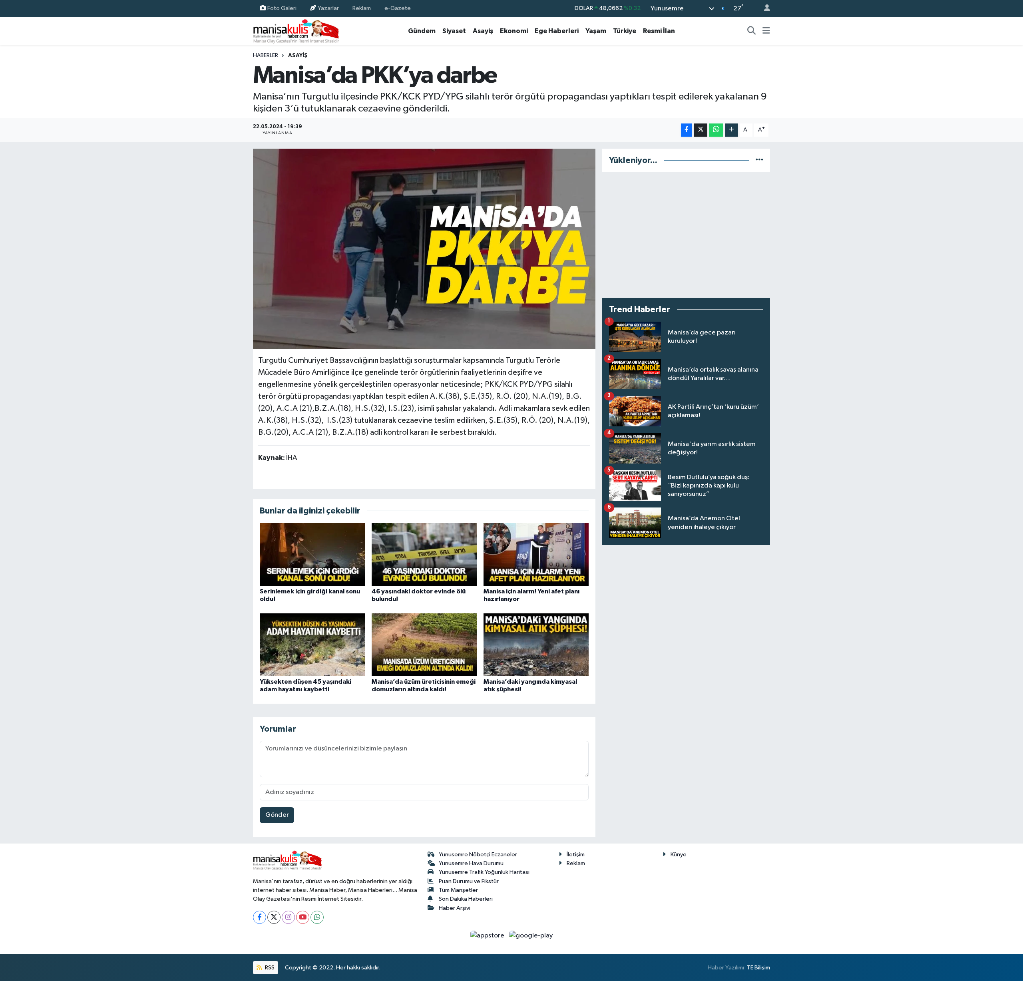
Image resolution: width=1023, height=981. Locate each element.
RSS (269, 968)
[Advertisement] (686, 235)
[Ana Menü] (766, 31)
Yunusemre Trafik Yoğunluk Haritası (484, 872)
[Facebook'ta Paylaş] (686, 130)
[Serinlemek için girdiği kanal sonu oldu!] (312, 554)
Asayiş (483, 31)
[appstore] (488, 935)
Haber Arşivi (454, 908)
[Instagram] (288, 917)
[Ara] (751, 31)
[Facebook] (259, 917)
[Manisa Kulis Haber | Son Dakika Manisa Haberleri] (296, 31)
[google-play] (531, 935)
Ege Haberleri (557, 31)
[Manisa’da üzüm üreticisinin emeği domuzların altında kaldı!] (424, 644)
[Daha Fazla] (731, 130)
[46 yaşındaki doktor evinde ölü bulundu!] (424, 554)
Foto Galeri (282, 8)
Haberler (265, 55)
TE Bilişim (758, 968)
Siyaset (454, 31)
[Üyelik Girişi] (763, 8)
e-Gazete (397, 8)
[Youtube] (302, 917)
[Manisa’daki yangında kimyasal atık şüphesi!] (536, 644)
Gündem (422, 31)
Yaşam (595, 31)
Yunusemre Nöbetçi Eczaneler (478, 855)
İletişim (576, 855)
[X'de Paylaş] (700, 130)
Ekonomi (514, 31)
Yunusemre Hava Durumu (471, 863)
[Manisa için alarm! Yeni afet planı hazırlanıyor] (536, 554)
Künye (679, 855)
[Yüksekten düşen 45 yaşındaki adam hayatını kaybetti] (312, 644)
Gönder (277, 815)
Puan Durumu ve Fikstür (469, 881)
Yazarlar (328, 8)
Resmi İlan (659, 31)
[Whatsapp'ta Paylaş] (716, 130)
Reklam (361, 8)
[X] (274, 917)
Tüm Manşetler (458, 890)
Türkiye (624, 31)
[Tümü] (759, 160)
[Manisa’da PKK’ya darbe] (424, 249)
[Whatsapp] (317, 917)
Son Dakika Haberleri (466, 899)
